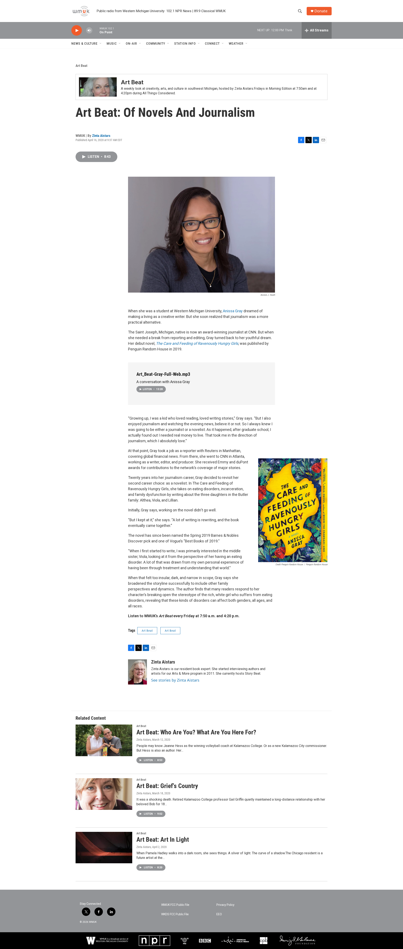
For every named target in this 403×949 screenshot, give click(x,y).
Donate (320, 11)
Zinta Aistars (101, 136)
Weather (236, 43)
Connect (212, 43)
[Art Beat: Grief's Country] (104, 794)
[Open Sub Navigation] (100, 43)
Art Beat (81, 66)
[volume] (89, 30)
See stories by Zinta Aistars (175, 680)
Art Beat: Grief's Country (167, 786)
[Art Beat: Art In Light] (104, 847)
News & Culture (84, 43)
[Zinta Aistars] (137, 672)
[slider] (96, 30)
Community (155, 43)
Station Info (185, 43)
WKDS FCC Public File (175, 914)
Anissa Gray (233, 311)
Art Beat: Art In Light (162, 839)
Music (112, 43)
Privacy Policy (225, 904)
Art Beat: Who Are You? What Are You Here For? (196, 732)
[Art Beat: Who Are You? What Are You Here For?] (104, 740)
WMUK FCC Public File (175, 904)
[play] (76, 30)
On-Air (131, 43)
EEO (219, 914)
